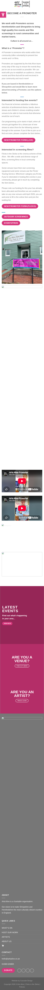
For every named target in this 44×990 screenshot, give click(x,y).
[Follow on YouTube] (32, 970)
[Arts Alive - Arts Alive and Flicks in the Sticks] (22, 4)
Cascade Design (26, 981)
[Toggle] (41, 928)
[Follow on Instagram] (23, 970)
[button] (3, 15)
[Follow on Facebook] (19, 970)
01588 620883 (8, 964)
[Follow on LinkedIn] (28, 970)
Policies (22, 987)
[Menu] (3, 4)
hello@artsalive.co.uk (11, 959)
